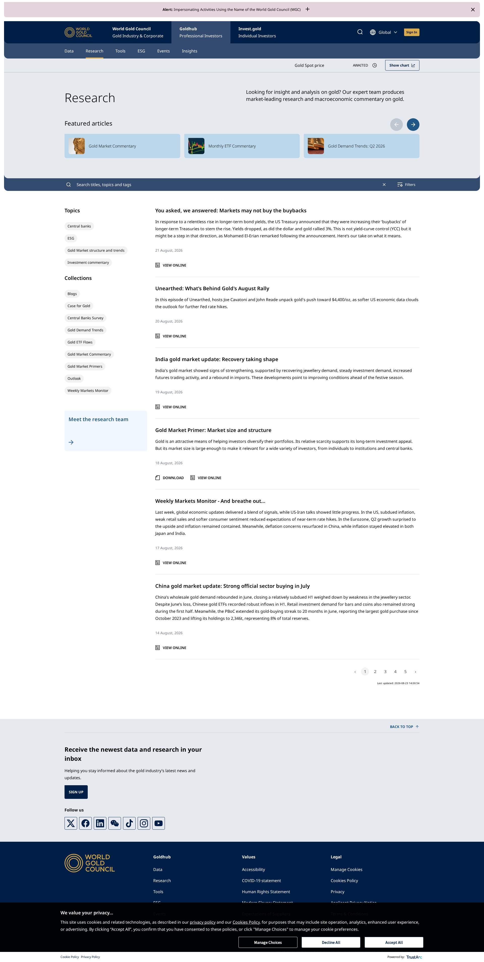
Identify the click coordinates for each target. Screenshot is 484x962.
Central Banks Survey (85, 317)
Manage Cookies (346, 869)
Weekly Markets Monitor (88, 390)
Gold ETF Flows (80, 342)
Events (163, 51)
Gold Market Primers (85, 366)
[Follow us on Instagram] (144, 823)
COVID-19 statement (261, 880)
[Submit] (69, 184)
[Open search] (360, 32)
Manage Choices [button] (268, 942)
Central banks (79, 226)
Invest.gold (257, 32)
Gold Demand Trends (85, 330)
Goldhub (200, 32)
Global (385, 32)
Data (69, 51)
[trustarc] (414, 957)
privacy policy (203, 922)
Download (173, 477)
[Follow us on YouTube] (158, 823)
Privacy (337, 891)
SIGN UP (76, 792)
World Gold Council (137, 32)
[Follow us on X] (71, 823)
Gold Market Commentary (89, 354)
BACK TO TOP (401, 726)
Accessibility (253, 869)
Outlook (74, 378)
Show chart (399, 65)
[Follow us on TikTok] (129, 823)
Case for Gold (79, 305)
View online (174, 265)
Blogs (72, 293)
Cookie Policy (69, 957)
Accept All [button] (394, 942)
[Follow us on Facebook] (85, 823)
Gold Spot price (309, 65)
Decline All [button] (331, 942)
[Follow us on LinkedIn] (100, 823)
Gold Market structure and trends (96, 250)
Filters (410, 184)
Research (94, 51)
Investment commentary (88, 262)
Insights (189, 51)
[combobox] (226, 184)
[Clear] (384, 184)
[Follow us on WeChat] (114, 823)
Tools (120, 51)
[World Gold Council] (78, 32)
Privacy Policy (90, 957)
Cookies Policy (344, 880)
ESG (141, 51)
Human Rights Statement (266, 891)
